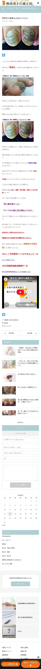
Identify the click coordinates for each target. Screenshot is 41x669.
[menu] (38, 3)
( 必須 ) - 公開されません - (13, 453)
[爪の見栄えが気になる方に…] (9, 377)
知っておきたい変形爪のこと (27, 387)
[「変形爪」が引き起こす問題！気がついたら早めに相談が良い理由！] (9, 351)
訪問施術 (23, 655)
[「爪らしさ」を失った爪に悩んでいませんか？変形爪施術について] (9, 364)
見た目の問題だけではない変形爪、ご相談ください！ (28, 401)
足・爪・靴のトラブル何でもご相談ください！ (28, 412)
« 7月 (3, 525)
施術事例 (5, 655)
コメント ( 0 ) (20, 428)
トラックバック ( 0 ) (20, 433)
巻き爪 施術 (6, 552)
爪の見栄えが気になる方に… (27, 374)
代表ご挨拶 (24, 647)
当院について (6, 647)
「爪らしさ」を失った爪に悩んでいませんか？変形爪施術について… (28, 363)
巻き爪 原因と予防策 (8, 548)
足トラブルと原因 (7, 564)
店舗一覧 (23, 651)
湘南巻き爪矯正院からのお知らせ (11, 560)
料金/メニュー (6, 651)
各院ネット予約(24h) (31, 663)
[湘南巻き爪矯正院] (18, 2)
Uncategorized (6, 536)
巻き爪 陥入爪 (6, 556)
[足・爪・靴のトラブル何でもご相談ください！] (9, 412)
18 (10, 513)
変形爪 (11, 21)
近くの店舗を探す (9, 664)
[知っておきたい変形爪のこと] (9, 390)
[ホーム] (3, 8)
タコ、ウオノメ (6, 540)
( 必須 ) (12, 447)
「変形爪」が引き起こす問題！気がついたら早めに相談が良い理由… (28, 350)
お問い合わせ (20, 584)
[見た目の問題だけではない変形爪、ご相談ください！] (9, 402)
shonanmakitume (14, 320)
